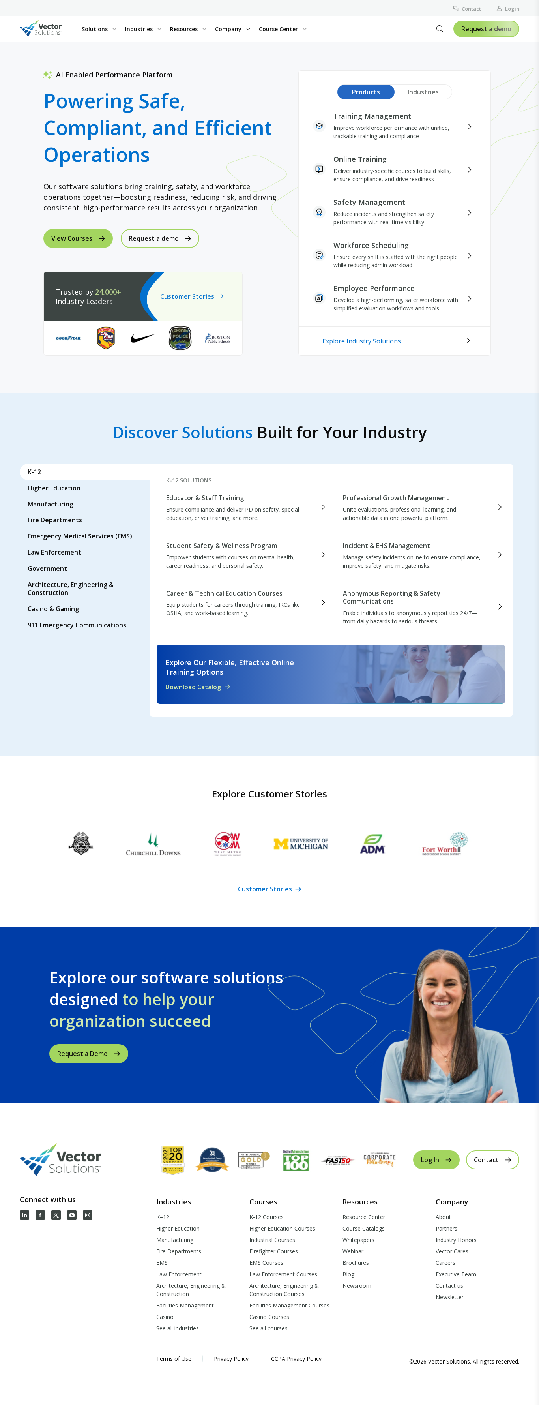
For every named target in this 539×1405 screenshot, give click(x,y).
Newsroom (356, 1285)
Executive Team (456, 1274)
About (443, 1217)
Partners (446, 1228)
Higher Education (178, 1228)
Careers (445, 1262)
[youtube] (72, 1215)
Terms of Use (173, 1358)
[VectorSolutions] (49, 29)
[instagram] (87, 1215)
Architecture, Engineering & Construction (191, 1290)
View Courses (71, 238)
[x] (56, 1215)
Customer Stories (187, 296)
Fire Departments (178, 1251)
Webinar (352, 1251)
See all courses (268, 1328)
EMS (162, 1262)
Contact (471, 8)
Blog (348, 1274)
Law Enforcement (179, 1274)
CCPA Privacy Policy (296, 1358)
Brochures (355, 1262)
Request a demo (486, 28)
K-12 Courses (266, 1217)
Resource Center (363, 1217)
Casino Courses (269, 1317)
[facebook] (40, 1215)
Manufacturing (174, 1240)
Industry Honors (456, 1240)
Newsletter (450, 1297)
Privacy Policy (231, 1358)
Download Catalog (193, 687)
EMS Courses (266, 1262)
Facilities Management (185, 1305)
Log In (430, 1160)
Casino (165, 1317)
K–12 (162, 1217)
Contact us (449, 1285)
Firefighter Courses (273, 1251)
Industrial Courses (272, 1240)
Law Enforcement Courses (283, 1274)
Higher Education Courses (282, 1228)
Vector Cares (452, 1251)
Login (512, 8)
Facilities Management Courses (289, 1305)
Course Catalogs (363, 1228)
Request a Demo (82, 1053)
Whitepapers (358, 1240)
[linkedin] (24, 1215)
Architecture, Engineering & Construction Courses (284, 1290)
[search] (440, 28)
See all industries (177, 1328)
